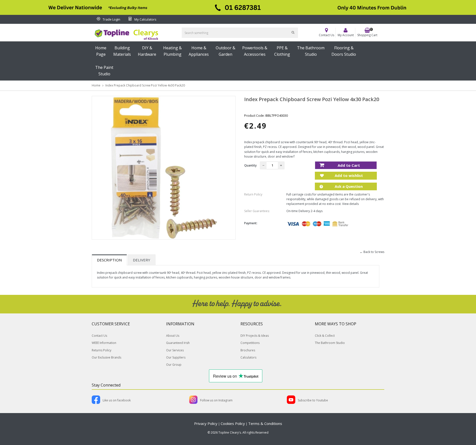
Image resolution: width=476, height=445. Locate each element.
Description (109, 259)
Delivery (141, 259)
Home (96, 85)
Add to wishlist (348, 175)
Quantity (250, 165)
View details (350, 204)
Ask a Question (348, 186)
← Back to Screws (372, 252)
